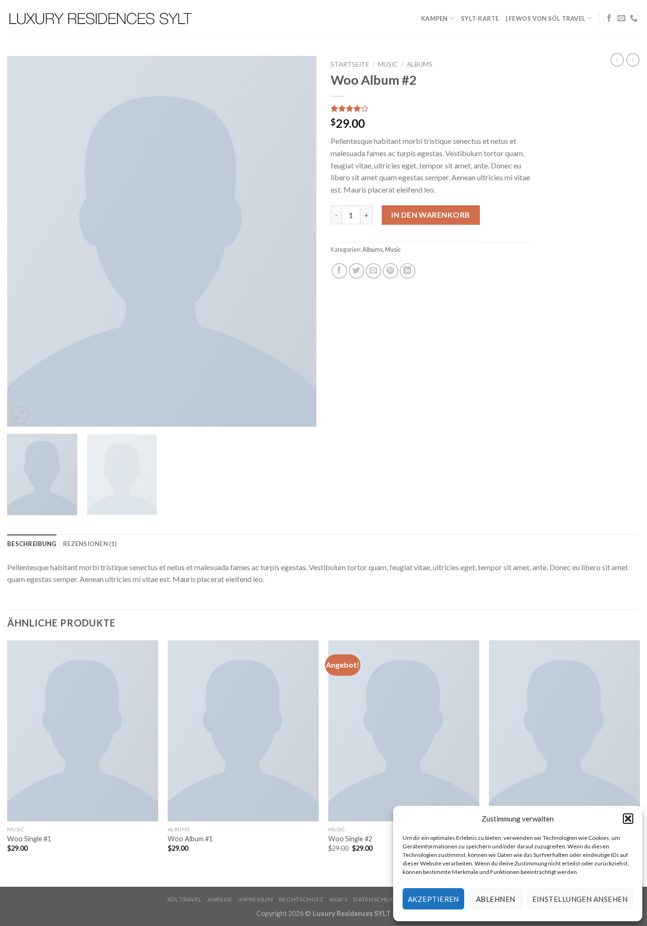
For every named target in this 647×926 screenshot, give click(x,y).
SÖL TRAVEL (184, 899)
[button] (628, 818)
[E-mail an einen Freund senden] (373, 271)
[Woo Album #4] (564, 730)
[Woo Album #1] (243, 730)
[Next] (298, 241)
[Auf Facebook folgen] (609, 18)
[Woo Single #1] (82, 730)
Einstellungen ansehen (580, 899)
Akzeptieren (433, 899)
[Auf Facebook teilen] (339, 271)
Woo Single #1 (29, 839)
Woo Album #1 (190, 839)
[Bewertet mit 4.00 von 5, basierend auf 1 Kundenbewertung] (431, 108)
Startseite (350, 64)
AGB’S (339, 899)
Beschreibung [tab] (31, 543)
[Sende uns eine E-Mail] (621, 18)
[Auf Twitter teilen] (356, 271)
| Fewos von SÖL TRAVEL (546, 18)
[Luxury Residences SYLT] (101, 18)
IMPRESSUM (255, 899)
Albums (419, 64)
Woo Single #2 (350, 839)
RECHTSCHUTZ (301, 899)
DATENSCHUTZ (375, 899)
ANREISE (219, 899)
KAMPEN (434, 18)
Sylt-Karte (480, 18)
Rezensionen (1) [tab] (90, 543)
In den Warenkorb (430, 214)
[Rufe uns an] (634, 18)
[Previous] (25, 241)
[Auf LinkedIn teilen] (407, 271)
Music (388, 64)
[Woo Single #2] (403, 730)
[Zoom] (19, 415)
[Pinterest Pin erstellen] (390, 271)
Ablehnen (495, 899)
